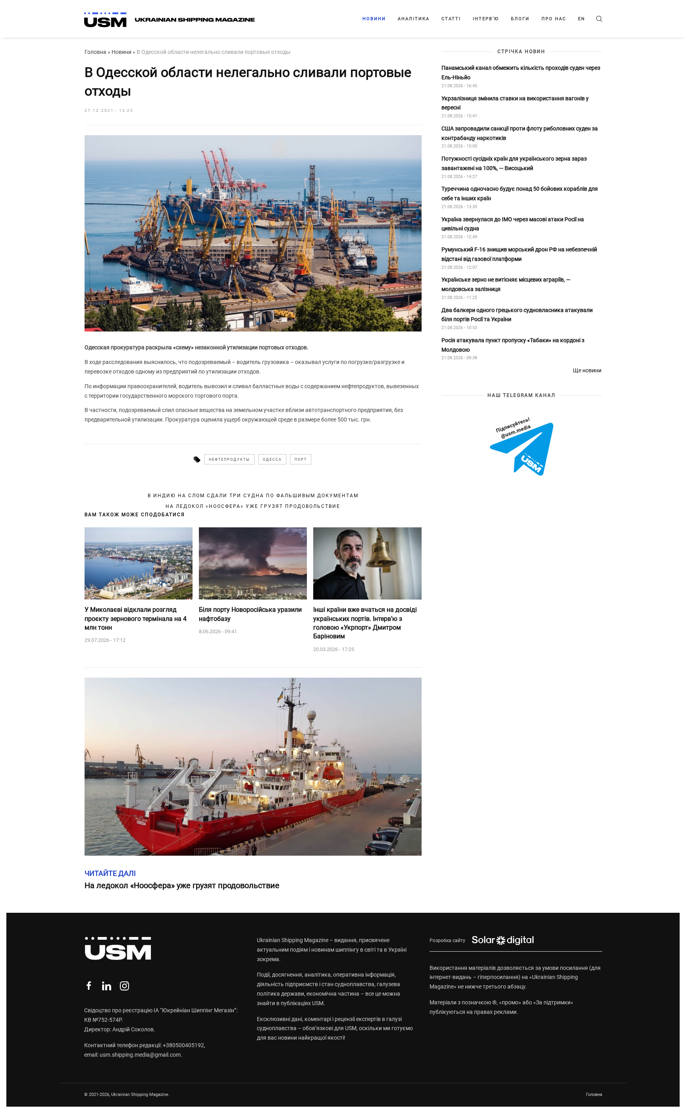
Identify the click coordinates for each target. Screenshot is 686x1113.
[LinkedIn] (106, 985)
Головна (95, 52)
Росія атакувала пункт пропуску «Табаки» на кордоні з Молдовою (512, 345)
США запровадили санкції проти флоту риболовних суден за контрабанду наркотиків (519, 133)
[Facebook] (88, 985)
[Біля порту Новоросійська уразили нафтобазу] (253, 563)
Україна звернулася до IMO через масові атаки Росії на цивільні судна (512, 224)
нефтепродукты (229, 460)
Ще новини (587, 370)
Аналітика (414, 18)
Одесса (272, 460)
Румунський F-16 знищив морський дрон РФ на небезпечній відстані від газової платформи (519, 254)
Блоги (520, 18)
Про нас (553, 18)
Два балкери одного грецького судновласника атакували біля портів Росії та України (517, 315)
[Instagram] (124, 985)
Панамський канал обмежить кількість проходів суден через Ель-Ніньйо (520, 72)
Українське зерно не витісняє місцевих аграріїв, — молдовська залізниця (505, 284)
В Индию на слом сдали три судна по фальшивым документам (253, 495)
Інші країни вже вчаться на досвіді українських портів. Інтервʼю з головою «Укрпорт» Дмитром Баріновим (365, 623)
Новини (374, 18)
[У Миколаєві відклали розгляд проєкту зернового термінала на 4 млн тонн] (139, 563)
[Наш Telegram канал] (521, 447)
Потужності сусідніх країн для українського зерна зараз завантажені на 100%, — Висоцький (514, 163)
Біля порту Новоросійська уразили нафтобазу (250, 614)
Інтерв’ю (486, 18)
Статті (451, 18)
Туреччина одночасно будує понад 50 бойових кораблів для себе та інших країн (519, 194)
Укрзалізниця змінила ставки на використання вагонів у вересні (515, 103)
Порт (301, 460)
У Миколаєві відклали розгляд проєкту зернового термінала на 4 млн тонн (136, 618)
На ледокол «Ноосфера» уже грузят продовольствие (253, 506)
